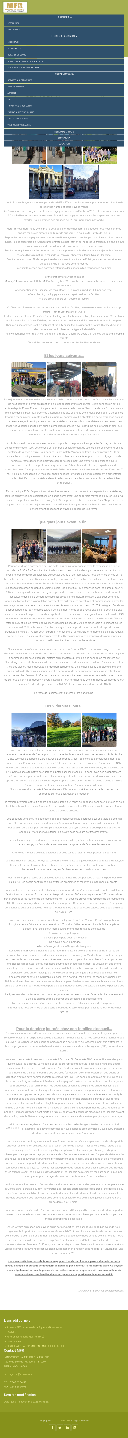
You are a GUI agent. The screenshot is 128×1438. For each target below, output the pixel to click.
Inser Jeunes (13, 1341)
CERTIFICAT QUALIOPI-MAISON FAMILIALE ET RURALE (35, 1346)
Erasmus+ (64, 137)
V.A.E (10, 99)
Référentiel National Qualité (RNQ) (25, 1336)
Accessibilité (14, 49)
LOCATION (64, 143)
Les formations (63, 74)
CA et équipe (14, 30)
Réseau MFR (13, 23)
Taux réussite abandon (19, 125)
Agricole (12, 93)
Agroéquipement (16, 87)
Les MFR (11, 1331)
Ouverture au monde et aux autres (25, 61)
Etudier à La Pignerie (63, 36)
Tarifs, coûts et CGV (18, 119)
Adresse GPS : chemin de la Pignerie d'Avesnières (34, 1327)
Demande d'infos (64, 131)
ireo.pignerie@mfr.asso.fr (18, 1374)
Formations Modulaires (20, 106)
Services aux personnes (20, 80)
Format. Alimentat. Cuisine (21, 112)
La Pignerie (63, 17)
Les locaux (13, 42)
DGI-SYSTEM (64, 1420)
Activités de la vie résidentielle (23, 68)
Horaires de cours (17, 55)
